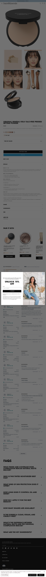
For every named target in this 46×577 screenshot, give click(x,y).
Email (3, 286)
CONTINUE (12, 291)
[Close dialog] (43, 274)
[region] (23, 573)
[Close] (44, 572)
